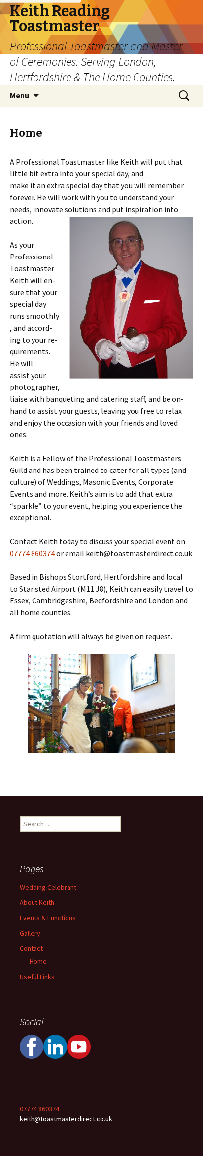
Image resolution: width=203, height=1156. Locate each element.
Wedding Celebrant (48, 887)
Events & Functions (48, 917)
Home (38, 961)
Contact (31, 948)
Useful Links (37, 976)
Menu (19, 95)
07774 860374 (32, 553)
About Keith (37, 902)
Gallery (30, 933)
